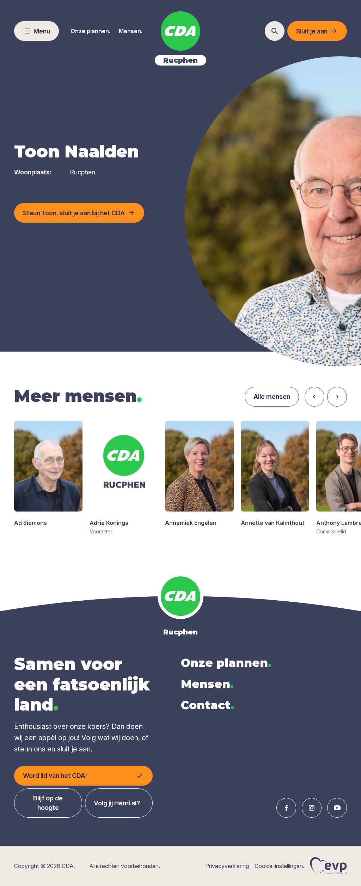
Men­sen (207, 684)
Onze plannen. (90, 31)
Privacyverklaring (227, 865)
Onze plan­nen (226, 663)
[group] (48, 474)
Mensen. (130, 31)
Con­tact (207, 705)
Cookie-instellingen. (279, 865)
